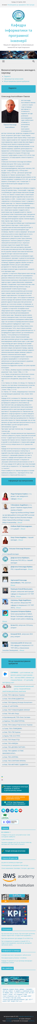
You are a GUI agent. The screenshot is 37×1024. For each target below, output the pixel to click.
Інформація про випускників (13, 79)
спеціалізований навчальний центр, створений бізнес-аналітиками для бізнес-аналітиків (18, 688)
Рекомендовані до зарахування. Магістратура (20, 5)
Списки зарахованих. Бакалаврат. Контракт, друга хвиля (17, 868)
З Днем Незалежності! (7, 839)
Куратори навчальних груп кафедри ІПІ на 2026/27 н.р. (17, 938)
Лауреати (7, 76)
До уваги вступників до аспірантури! (11, 862)
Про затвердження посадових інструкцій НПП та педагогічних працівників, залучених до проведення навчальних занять (16, 943)
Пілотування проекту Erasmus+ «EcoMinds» (14, 958)
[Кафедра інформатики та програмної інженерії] (18, 52)
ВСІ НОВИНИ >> (6, 832)
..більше (19, 499)
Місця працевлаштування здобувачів (16, 81)
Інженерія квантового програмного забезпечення (16, 955)
